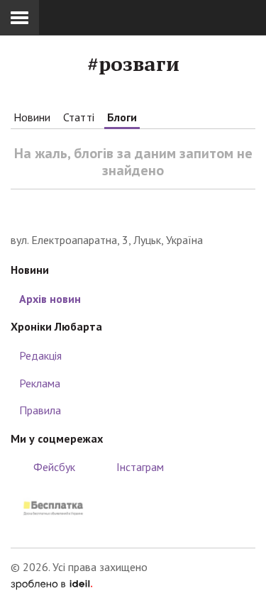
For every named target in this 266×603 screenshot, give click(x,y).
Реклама (39, 383)
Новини (31, 117)
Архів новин (50, 299)
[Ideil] (51, 583)
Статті (78, 117)
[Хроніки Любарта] (133, 210)
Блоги (122, 117)
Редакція (40, 355)
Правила (40, 410)
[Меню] (19, 17)
